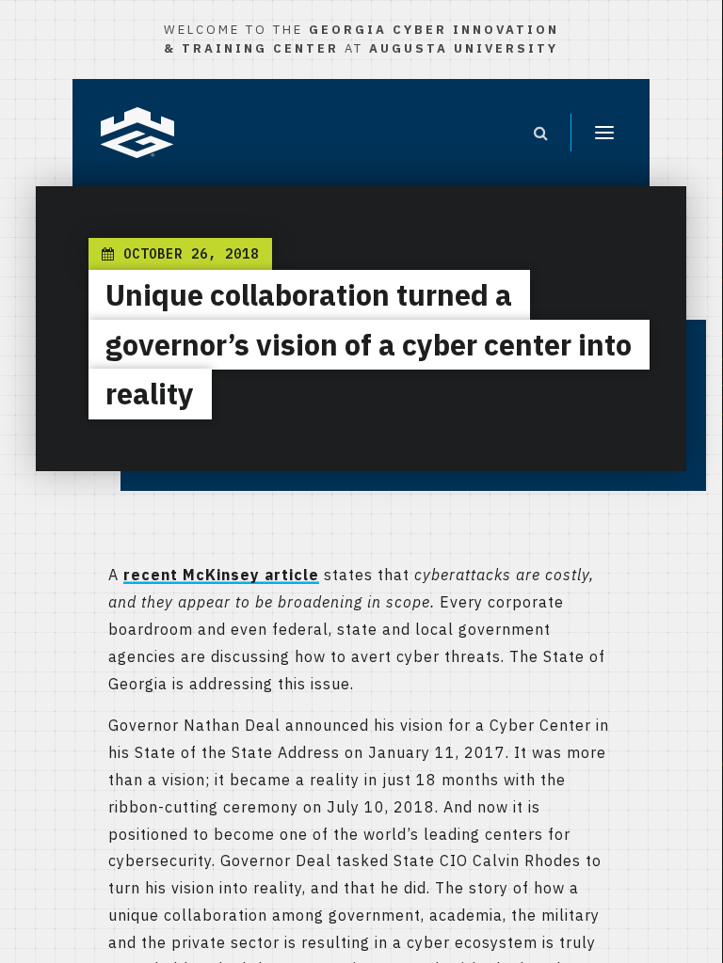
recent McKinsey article (221, 574)
